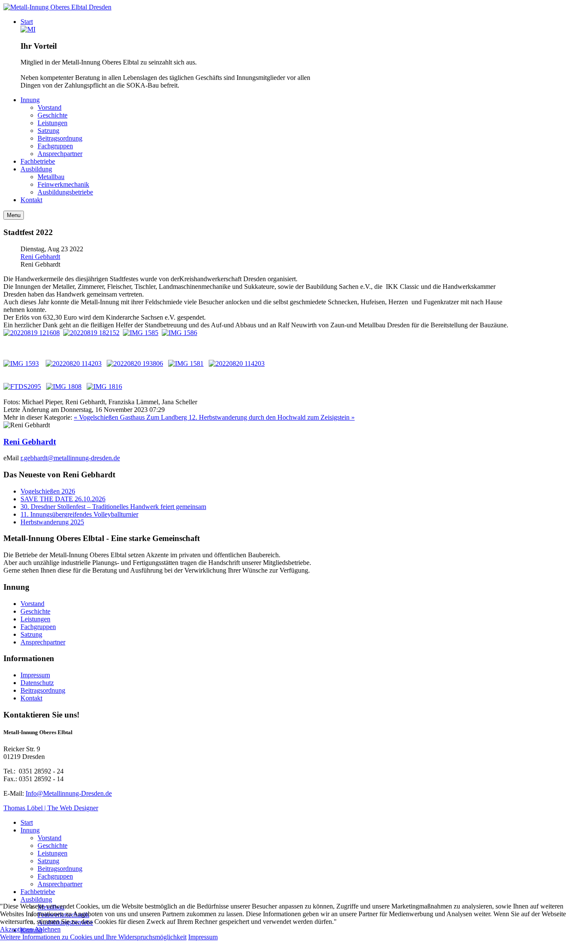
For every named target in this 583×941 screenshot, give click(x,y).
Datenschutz (37, 682)
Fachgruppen (38, 626)
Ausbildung (36, 899)
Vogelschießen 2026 (47, 491)
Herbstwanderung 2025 (52, 522)
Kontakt (31, 698)
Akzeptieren (16, 929)
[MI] (27, 29)
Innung (30, 830)
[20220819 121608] (31, 332)
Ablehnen (47, 929)
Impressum (35, 675)
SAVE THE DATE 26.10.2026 (62, 499)
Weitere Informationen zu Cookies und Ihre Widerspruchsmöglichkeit (93, 937)
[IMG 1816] (104, 386)
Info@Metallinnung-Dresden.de (69, 793)
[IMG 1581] (186, 363)
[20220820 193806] (135, 363)
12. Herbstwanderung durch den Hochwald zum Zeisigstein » (272, 417)
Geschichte (35, 611)
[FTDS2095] (22, 386)
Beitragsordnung (42, 690)
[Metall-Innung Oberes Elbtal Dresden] (57, 7)
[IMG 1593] (21, 363)
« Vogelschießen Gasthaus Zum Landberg (131, 417)
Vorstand (32, 603)
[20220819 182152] (91, 332)
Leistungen (35, 619)
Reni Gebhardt (40, 256)
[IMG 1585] (140, 332)
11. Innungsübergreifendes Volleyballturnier (79, 514)
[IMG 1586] (179, 332)
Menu (13, 215)
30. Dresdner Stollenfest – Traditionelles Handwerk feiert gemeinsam (113, 506)
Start (26, 822)
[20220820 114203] (74, 363)
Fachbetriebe (37, 891)
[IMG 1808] (64, 386)
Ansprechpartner (42, 642)
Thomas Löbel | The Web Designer (50, 808)
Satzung (31, 634)
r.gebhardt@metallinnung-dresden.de (70, 458)
